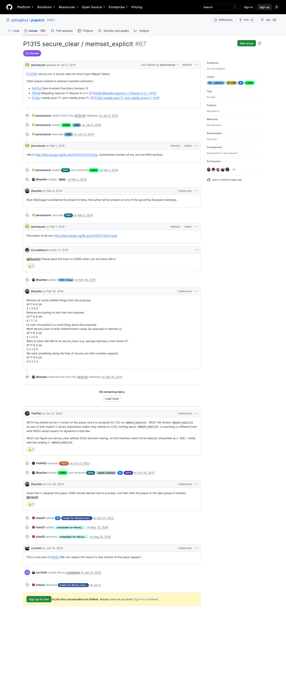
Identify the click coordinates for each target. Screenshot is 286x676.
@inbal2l (32, 497)
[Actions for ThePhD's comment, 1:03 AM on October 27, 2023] (197, 413)
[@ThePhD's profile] (27, 413)
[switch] (30, 266)
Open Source (92, 7)
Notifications (225, 19)
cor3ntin (36, 548)
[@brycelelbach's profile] (27, 250)
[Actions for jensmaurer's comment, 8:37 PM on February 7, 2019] (197, 226)
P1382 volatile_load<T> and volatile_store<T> (127, 97)
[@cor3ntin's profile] (27, 548)
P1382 (36, 97)
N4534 (36, 88)
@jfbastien (33, 259)
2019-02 (80, 115)
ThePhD (36, 413)
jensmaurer (38, 65)
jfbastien (36, 190)
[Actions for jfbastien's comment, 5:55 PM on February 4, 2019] (197, 191)
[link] (41, 115)
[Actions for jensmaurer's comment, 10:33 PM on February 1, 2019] (197, 145)
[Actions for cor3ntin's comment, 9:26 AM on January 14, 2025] (197, 548)
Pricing (137, 7)
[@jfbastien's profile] (27, 191)
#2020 (55, 557)
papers (37, 20)
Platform (23, 7)
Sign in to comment (146, 599)
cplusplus (19, 20)
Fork (248, 19)
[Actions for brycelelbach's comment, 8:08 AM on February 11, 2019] (197, 250)
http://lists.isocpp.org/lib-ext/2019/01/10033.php (85, 235)
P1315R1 (32, 74)
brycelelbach (39, 250)
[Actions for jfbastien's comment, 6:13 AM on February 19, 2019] (197, 291)
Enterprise (117, 7)
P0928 (36, 93)
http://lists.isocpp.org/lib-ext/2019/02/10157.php (66, 154)
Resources (67, 7)
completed (73, 572)
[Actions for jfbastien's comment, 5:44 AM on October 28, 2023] (197, 484)
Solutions (44, 7)
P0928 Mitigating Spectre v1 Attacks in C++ (124, 93)
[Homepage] (9, 7)
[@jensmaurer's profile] (27, 64)
